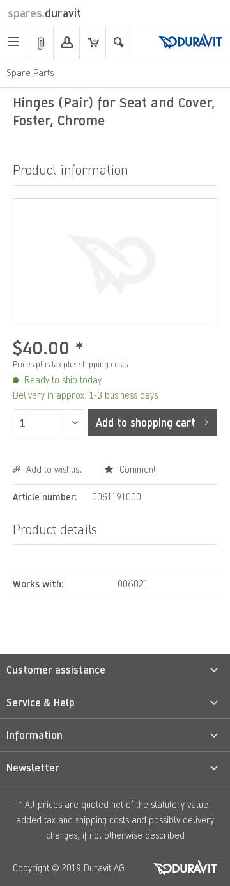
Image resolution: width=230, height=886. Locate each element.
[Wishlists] (40, 42)
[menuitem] (13, 42)
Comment (136, 469)
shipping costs (102, 819)
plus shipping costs (95, 364)
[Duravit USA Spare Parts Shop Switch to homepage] (190, 42)
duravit (44, 13)
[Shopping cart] (92, 42)
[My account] (66, 42)
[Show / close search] (119, 42)
